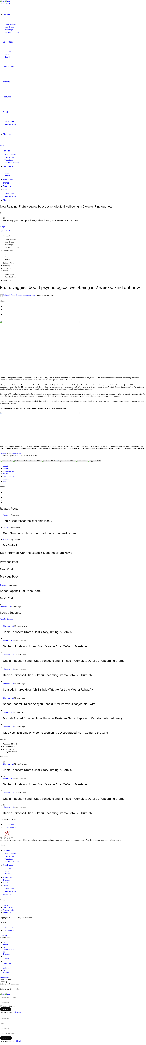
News (5, 271)
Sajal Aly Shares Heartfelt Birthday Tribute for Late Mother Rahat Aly (48, 689)
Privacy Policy (9, 910)
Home (5, 905)
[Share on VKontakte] (3, 314)
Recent (10, 619)
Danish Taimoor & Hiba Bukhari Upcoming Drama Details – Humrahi (47, 675)
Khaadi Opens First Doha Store (20, 591)
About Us (7, 280)
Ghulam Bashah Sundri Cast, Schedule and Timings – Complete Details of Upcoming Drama (64, 661)
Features (7, 268)
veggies (6, 479)
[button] (73, 219)
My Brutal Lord (12, 545)
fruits (5, 474)
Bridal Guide (8, 251)
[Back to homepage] (5, 994)
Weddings (8, 244)
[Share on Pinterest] (3, 312)
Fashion (7, 254)
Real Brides (9, 242)
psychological (9, 476)
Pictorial (6, 236)
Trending (6, 265)
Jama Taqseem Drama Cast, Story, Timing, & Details (37, 632)
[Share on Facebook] (3, 307)
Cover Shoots (10, 239)
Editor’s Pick (8, 263)
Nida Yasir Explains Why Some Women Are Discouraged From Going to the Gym (55, 733)
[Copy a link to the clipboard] (3, 317)
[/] (0, 229)
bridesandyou (8, 471)
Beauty (7, 257)
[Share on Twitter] (3, 309)
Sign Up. (17, 1012)
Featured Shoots (11, 247)
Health (7, 259)
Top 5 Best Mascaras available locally (27, 521)
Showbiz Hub (10, 277)
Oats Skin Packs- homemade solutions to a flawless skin (40, 533)
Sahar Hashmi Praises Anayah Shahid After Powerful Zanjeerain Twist (49, 704)
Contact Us (8, 907)
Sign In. (19, 1041)
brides (5, 468)
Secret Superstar (11, 613)
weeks (5, 481)
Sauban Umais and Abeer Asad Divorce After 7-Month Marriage (45, 646)
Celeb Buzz (9, 274)
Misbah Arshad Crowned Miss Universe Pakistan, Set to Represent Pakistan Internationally (62, 718)
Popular (3, 619)
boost (5, 466)
